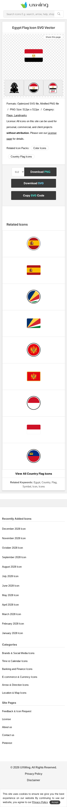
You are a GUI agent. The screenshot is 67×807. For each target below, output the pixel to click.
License (6, 719)
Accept (55, 802)
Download (40, 171)
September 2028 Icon (14, 557)
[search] (58, 14)
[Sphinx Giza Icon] (14, 88)
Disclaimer (33, 780)
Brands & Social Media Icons (18, 653)
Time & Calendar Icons (15, 661)
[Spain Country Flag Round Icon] (33, 244)
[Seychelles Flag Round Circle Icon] (33, 297)
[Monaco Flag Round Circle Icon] (33, 403)
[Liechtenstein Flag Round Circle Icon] (33, 456)
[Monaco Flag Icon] (33, 430)
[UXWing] (33, 5)
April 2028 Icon (10, 604)
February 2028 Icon (13, 623)
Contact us (8, 735)
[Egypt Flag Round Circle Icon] (33, 88)
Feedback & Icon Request (16, 711)
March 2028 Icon (11, 614)
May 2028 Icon (10, 595)
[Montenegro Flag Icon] (33, 376)
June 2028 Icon (10, 585)
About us (7, 727)
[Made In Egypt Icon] (53, 88)
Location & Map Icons (14, 692)
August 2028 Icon (12, 566)
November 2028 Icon (14, 538)
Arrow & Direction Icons (15, 684)
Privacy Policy (33, 773)
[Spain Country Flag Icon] (33, 270)
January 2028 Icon (12, 633)
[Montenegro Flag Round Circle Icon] (33, 350)
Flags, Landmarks (17, 115)
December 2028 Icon (14, 528)
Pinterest (7, 742)
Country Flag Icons (21, 156)
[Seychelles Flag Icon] (33, 323)
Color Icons (39, 148)
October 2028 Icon (12, 547)
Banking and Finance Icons (17, 668)
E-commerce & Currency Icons (19, 676)
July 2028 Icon (10, 576)
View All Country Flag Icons (33, 473)
